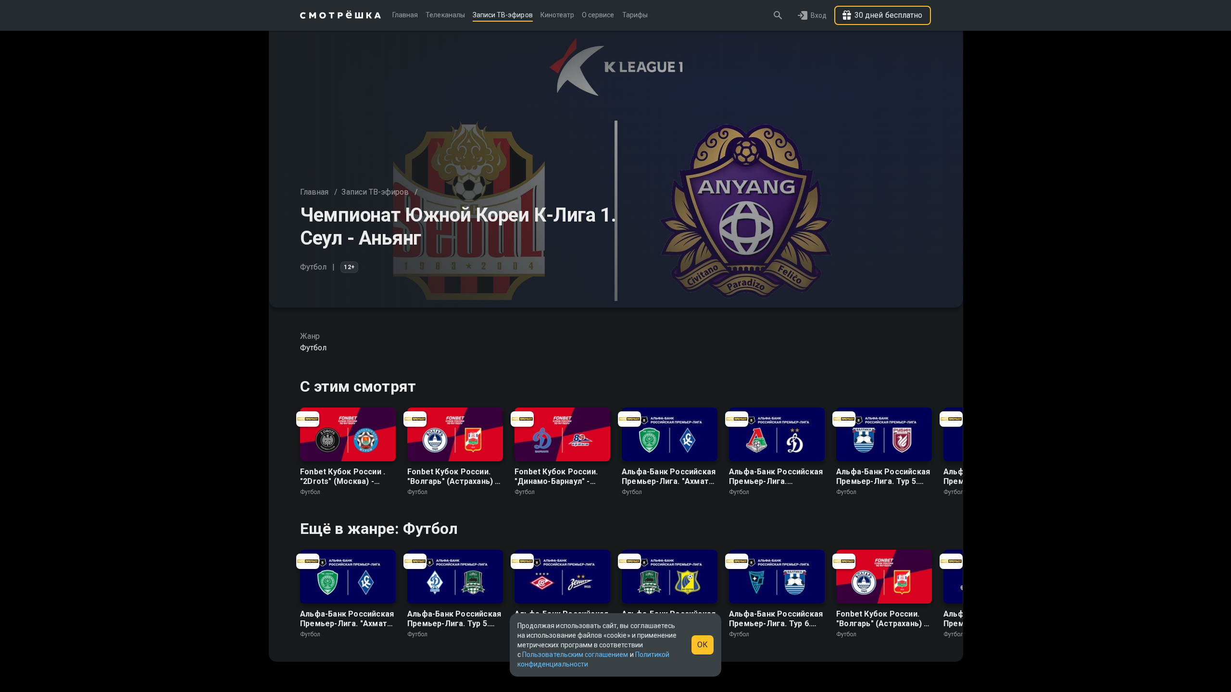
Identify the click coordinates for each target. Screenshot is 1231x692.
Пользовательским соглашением (575, 654)
